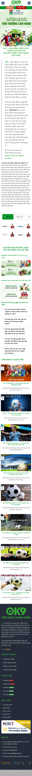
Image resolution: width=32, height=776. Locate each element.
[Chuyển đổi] (3, 309)
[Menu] (3, 3)
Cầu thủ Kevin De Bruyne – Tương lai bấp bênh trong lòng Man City (16, 443)
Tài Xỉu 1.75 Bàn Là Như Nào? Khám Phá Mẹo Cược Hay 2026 (16, 413)
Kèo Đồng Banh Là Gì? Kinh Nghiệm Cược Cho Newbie (16, 563)
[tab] (8, 217)
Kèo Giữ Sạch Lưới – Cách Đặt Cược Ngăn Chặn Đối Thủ (16, 593)
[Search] (29, 3)
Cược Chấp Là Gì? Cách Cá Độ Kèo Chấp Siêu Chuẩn (16, 533)
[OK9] (16, 3)
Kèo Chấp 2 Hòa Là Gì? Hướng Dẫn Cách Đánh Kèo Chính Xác (16, 473)
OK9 (2, 623)
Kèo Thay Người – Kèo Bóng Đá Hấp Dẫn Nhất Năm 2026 (16, 383)
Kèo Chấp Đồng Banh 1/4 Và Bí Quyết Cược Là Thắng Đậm (16, 503)
